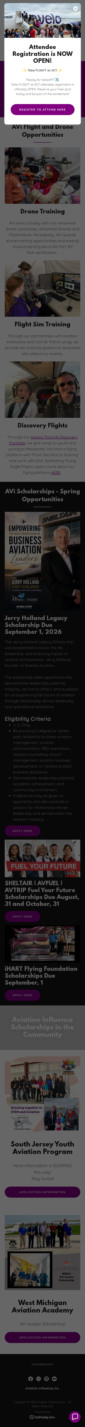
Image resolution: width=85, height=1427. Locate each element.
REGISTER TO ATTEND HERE (42, 109)
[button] (75, 1417)
